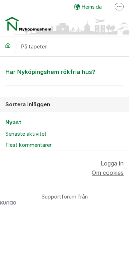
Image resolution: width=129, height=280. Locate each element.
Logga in (112, 163)
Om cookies (108, 172)
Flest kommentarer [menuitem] (28, 145)
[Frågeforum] (8, 45)
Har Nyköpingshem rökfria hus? (50, 71)
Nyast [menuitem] (13, 122)
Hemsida (92, 7)
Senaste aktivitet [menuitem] (26, 134)
